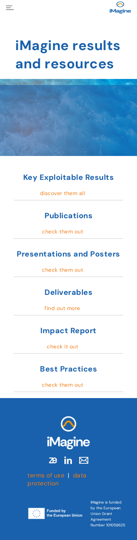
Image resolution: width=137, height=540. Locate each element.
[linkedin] (68, 460)
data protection (57, 479)
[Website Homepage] (120, 8)
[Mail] (83, 460)
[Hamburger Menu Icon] (10, 8)
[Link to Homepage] (68, 432)
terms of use (45, 475)
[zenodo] (53, 460)
